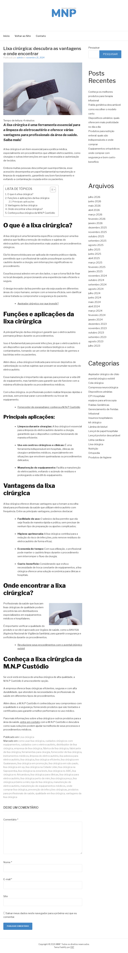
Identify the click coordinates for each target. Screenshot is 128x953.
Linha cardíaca (96, 439)
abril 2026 (94, 210)
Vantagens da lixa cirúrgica (22, 205)
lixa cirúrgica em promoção (33, 763)
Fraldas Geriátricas (98, 404)
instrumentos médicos (16, 755)
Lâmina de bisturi (98, 426)
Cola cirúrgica (96, 382)
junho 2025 (94, 253)
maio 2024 (94, 302)
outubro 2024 (96, 280)
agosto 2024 (96, 288)
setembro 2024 (97, 284)
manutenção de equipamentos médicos (43, 785)
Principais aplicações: (23, 201)
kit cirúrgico (95, 422)
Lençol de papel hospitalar (103, 431)
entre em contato (30, 722)
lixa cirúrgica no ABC (59, 770)
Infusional (93, 413)
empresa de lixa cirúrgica (28, 748)
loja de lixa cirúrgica (41, 782)
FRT (72, 947)
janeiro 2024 (95, 319)
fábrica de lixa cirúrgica (55, 748)
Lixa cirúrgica (26, 737)
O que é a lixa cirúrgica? (20, 194)
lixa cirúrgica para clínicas (44, 774)
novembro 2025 (97, 232)
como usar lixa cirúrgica (31, 740)
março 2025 (95, 262)
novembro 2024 (97, 275)
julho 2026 (94, 197)
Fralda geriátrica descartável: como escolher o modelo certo (104, 109)
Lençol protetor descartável (104, 435)
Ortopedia (94, 452)
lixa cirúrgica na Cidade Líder (41, 767)
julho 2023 (94, 345)
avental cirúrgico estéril (101, 378)
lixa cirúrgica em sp (14, 767)
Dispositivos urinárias (100, 391)
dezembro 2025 (97, 227)
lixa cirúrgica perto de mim (35, 778)
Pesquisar (94, 47)
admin (20, 57)
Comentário (10, 819)
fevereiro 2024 (97, 315)
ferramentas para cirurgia (36, 752)
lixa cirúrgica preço (61, 778)
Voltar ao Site (23, 36)
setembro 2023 (97, 337)
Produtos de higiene (100, 457)
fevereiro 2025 (97, 267)
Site (5, 896)
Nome (7, 862)
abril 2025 (94, 258)
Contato (41, 36)
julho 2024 (94, 293)
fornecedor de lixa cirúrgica (66, 752)
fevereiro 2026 (97, 218)
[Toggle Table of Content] (51, 189)
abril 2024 (94, 306)
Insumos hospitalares (100, 417)
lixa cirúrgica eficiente (47, 759)
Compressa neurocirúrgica (103, 387)
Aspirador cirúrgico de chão (103, 374)
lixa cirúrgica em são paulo (63, 763)
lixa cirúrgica (27, 759)
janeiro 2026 (95, 223)
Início (6, 36)
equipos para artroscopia (102, 400)
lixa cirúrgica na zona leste (32, 770)
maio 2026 (94, 205)
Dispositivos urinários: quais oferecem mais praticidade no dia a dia (104, 122)
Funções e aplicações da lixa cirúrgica (28, 198)
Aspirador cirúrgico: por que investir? (38, 303)
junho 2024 (94, 297)
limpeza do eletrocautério (44, 755)
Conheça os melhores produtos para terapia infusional (100, 96)
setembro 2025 (97, 240)
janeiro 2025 (95, 271)
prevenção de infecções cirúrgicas (47, 789)
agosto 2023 (95, 341)
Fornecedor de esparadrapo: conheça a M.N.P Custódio (49, 407)
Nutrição (93, 448)
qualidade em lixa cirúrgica (50, 793)
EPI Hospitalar (96, 396)
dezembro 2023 (97, 323)
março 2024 (95, 310)
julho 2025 (94, 249)
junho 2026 (94, 201)
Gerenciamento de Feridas (103, 409)
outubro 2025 (96, 236)
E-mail (7, 879)
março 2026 (95, 214)
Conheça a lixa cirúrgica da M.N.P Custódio (31, 212)
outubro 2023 (96, 332)
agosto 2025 (96, 245)
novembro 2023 (97, 328)
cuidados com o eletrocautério (38, 744)
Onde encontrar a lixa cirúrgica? (25, 209)
